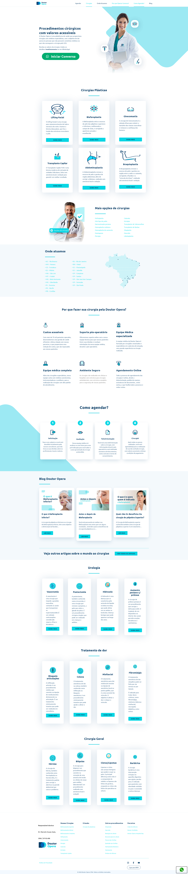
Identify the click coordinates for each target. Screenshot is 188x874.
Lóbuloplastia (128, 236)
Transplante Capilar (66, 853)
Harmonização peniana (103, 224)
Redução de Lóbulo (110, 833)
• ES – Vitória (49, 270)
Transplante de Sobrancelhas (134, 224)
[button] (80, 709)
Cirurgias (89, 3)
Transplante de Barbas (131, 227)
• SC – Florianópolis (78, 267)
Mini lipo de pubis (101, 221)
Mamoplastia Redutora (111, 846)
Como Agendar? (139, 3)
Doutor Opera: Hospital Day (135, 833)
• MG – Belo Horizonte (53, 279)
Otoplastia (127, 230)
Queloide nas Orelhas (111, 843)
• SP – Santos (76, 276)
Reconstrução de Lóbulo (112, 837)
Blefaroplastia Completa (68, 833)
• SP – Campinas (77, 273)
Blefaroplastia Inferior (67, 830)
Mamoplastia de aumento (104, 230)
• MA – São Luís (50, 273)
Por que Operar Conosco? (120, 3)
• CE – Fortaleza (50, 267)
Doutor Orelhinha (132, 830)
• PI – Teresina (50, 285)
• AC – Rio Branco (51, 261)
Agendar (78, 3)
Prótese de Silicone (110, 853)
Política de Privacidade (45, 863)
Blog (150, 3)
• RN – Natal (76, 264)
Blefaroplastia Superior (67, 827)
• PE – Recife (49, 288)
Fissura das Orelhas (110, 840)
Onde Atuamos (102, 3)
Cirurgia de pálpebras (89, 827)
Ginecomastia (64, 840)
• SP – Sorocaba (77, 282)
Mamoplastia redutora (102, 227)
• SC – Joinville (77, 270)
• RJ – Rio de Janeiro (79, 261)
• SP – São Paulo (77, 285)
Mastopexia (99, 233)
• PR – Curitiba (50, 291)
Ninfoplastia (99, 218)
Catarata (127, 218)
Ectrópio (127, 221)
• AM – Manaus (50, 264)
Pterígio (98, 236)
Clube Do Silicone (132, 827)
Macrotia (127, 233)
